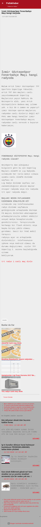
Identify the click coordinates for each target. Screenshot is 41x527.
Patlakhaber (12, 3)
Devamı (36, 439)
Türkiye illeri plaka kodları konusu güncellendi (17, 410)
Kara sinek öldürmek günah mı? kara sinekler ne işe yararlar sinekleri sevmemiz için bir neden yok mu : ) (17, 474)
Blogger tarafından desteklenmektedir (22, 523)
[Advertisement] (20, 41)
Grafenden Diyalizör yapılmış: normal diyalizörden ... (20, 407)
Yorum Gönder (8, 397)
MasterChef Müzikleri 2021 (12, 510)
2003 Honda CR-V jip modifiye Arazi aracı (17, 511)
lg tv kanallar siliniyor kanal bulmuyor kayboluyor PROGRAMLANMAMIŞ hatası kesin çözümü (18, 447)
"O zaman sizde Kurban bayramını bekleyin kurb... (19, 405)
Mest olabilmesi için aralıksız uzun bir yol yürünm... (19, 404)
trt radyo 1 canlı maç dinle (17, 261)
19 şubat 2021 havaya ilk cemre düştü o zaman (18, 409)
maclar (4, 320)
